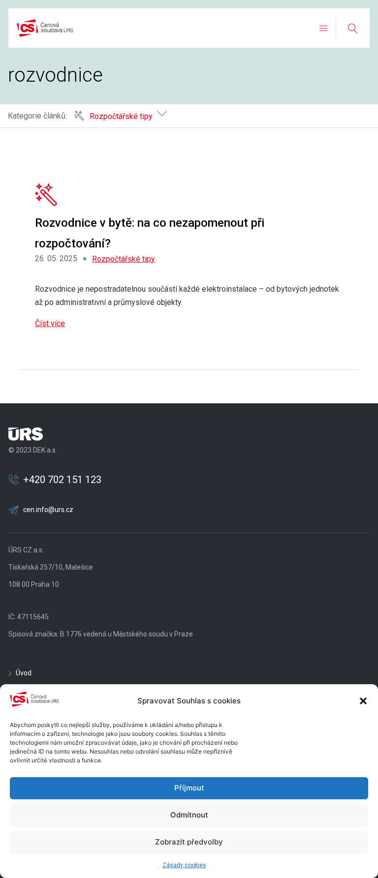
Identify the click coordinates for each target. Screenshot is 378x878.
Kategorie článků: (37, 116)
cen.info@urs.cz (48, 510)
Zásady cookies (184, 865)
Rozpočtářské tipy (123, 259)
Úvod (24, 673)
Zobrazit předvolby (189, 842)
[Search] (352, 28)
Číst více (50, 323)
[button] (363, 701)
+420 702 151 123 (62, 479)
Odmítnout (189, 814)
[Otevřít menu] (323, 28)
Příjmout (189, 787)
